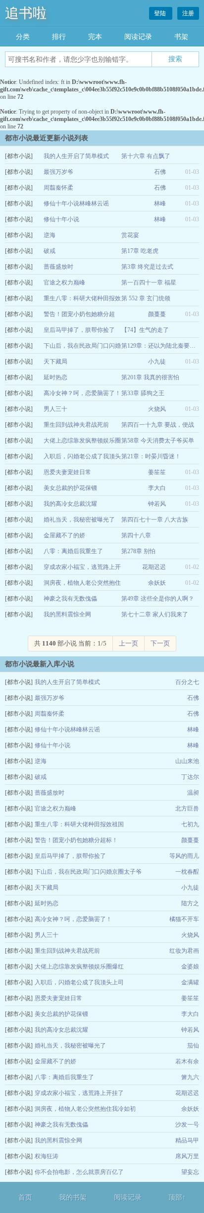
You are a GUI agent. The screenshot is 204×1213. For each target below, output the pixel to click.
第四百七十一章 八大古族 (154, 519)
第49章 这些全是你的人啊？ (157, 598)
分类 (23, 36)
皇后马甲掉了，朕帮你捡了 (79, 329)
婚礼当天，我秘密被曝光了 (79, 519)
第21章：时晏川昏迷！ (151, 456)
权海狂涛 (46, 1156)
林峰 (160, 203)
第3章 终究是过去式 (147, 266)
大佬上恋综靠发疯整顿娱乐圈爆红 (79, 966)
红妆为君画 (184, 950)
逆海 (49, 235)
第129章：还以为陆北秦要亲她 (161, 345)
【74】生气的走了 (145, 329)
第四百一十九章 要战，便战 (157, 424)
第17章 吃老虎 (139, 250)
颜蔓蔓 (157, 314)
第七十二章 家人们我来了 (154, 614)
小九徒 (157, 361)
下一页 (160, 643)
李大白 (157, 488)
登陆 (160, 13)
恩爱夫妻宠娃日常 (67, 472)
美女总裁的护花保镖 (70, 488)
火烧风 (157, 408)
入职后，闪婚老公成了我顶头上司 (79, 982)
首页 (25, 1197)
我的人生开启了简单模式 (76, 156)
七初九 (190, 824)
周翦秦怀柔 (58, 187)
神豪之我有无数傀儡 (70, 598)
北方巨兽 (187, 808)
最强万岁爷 (58, 171)
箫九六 (190, 1077)
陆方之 (190, 903)
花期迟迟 (154, 567)
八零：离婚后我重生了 (73, 551)
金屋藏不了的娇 (64, 535)
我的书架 (73, 1197)
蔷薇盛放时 (58, 266)
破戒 (49, 250)
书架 (181, 36)
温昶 (193, 792)
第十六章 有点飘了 (145, 156)
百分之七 (187, 682)
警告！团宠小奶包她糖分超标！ (76, 840)
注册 (188, 13)
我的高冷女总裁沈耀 (70, 503)
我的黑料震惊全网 (67, 614)
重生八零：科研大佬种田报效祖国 (79, 824)
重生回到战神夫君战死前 (76, 424)
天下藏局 (55, 361)
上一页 (128, 643)
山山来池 (187, 761)
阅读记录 (138, 36)
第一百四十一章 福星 (148, 282)
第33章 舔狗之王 (142, 393)
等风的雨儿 (184, 855)
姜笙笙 (157, 472)
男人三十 (55, 408)
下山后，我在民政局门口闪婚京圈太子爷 (88, 871)
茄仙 (193, 1045)
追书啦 (26, 13)
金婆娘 (190, 966)
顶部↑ (177, 1197)
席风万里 (187, 1156)
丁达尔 (190, 776)
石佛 (160, 171)
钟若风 (157, 503)
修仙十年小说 (61, 219)
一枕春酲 (187, 871)
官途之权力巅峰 (64, 282)
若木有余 (187, 1061)
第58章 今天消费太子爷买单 (157, 440)
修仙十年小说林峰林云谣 (76, 203)
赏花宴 (130, 235)
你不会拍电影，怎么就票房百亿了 (79, 1172)
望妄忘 (190, 1172)
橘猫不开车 (184, 919)
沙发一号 (187, 1124)
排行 (59, 36)
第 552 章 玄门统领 (145, 298)
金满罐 (190, 982)
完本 (95, 36)
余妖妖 (157, 582)
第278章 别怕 (138, 551)
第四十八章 (136, 535)
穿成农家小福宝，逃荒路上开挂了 (79, 1093)
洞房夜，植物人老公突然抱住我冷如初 (85, 1108)
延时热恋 (55, 377)
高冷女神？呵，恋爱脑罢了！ (82, 393)
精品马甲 (187, 1140)
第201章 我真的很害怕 (150, 377)
